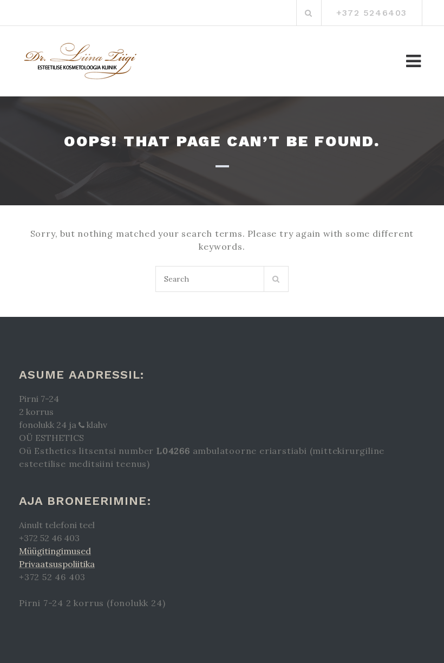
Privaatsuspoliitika (57, 563)
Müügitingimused (55, 550)
